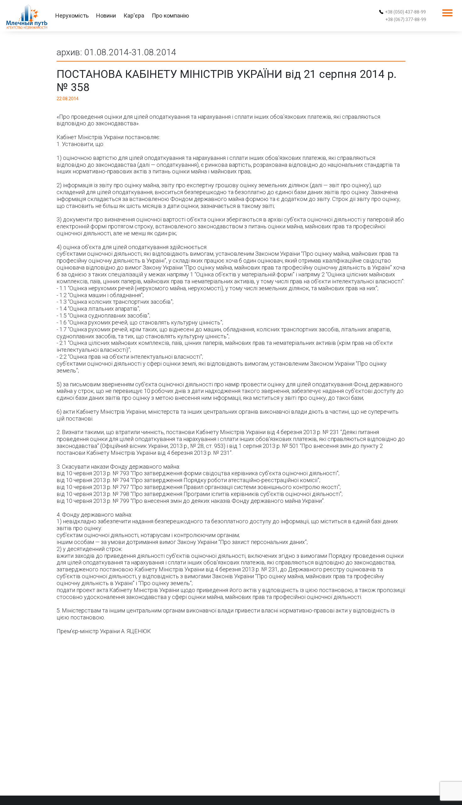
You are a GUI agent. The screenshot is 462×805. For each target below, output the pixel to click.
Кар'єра (134, 15)
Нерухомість (72, 15)
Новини (106, 15)
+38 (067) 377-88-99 (405, 19)
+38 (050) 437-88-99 (405, 12)
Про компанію (170, 15)
